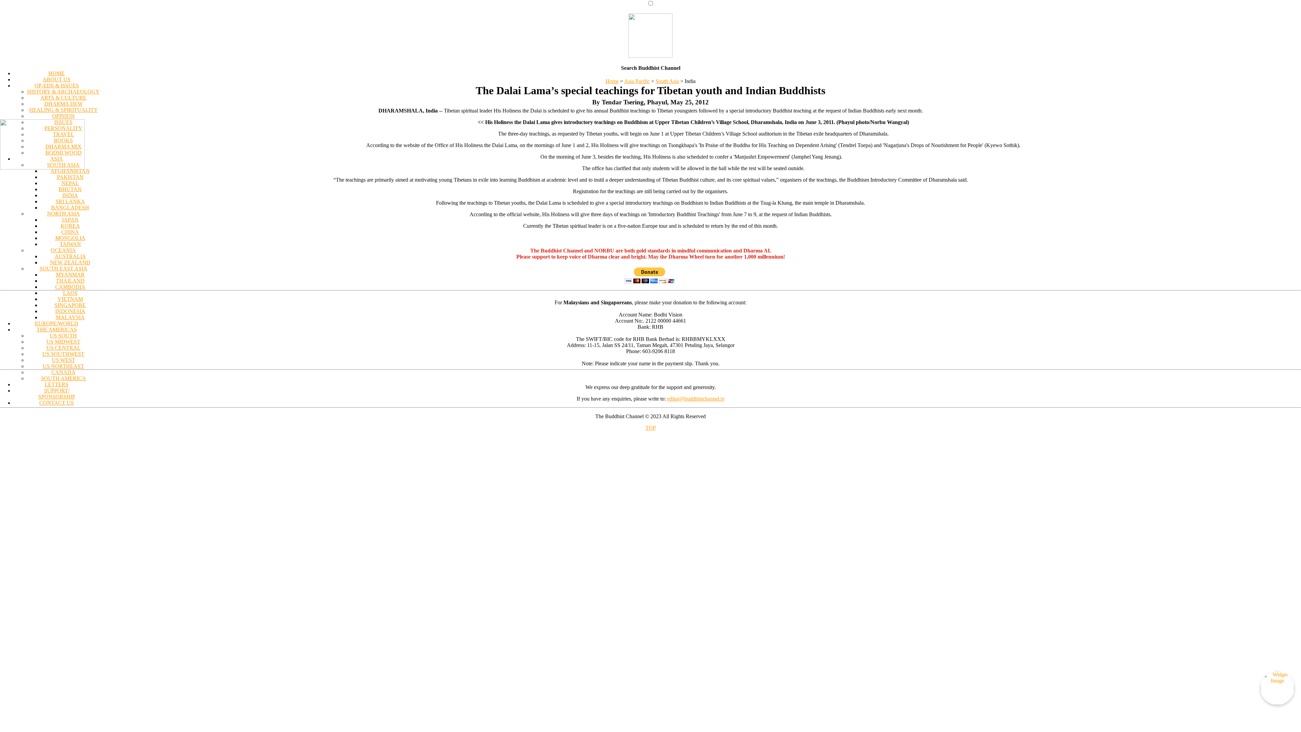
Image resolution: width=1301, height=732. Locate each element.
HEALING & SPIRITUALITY (63, 110)
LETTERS (56, 384)
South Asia (667, 81)
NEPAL (70, 183)
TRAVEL (63, 134)
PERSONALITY (63, 128)
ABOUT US (56, 79)
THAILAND (70, 281)
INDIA (70, 195)
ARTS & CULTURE (63, 98)
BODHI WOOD (63, 153)
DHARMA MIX (63, 146)
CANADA (63, 372)
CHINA (70, 232)
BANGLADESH (70, 207)
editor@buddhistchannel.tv (696, 399)
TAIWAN (70, 244)
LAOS (70, 293)
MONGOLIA (70, 238)
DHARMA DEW (63, 104)
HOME (56, 73)
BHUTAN (70, 189)
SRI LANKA (70, 201)
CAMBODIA (70, 287)
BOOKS (63, 140)
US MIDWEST (63, 342)
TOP (650, 428)
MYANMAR (70, 275)
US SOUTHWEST (63, 354)
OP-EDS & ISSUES (57, 85)
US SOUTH (63, 336)
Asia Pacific (637, 81)
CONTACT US (56, 403)
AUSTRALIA (70, 256)
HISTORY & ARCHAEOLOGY (63, 92)
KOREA (70, 226)
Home (612, 81)
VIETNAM (70, 299)
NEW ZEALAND (70, 262)
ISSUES (63, 122)
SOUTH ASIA (63, 165)
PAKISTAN (70, 177)
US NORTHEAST (63, 366)
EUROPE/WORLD (56, 323)
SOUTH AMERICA (63, 378)
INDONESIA (70, 311)
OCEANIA (63, 250)
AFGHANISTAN (70, 171)
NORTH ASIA (63, 214)
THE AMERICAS (57, 329)
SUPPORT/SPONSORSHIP (56, 394)
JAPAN (70, 220)
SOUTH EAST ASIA (63, 268)
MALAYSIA (70, 317)
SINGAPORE (70, 305)
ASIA (56, 159)
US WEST (63, 360)
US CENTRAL (63, 348)
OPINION (63, 116)
